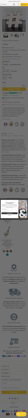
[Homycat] (14, 4)
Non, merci (9, 215)
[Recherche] (18, 4)
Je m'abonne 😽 (9, 213)
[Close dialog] (26, 200)
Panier (25, 4)
